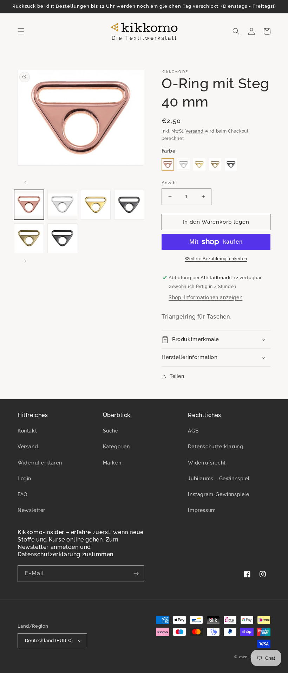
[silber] (183, 164)
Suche (110, 431)
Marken (112, 463)
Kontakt (27, 431)
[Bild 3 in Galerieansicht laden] (96, 205)
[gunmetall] (231, 164)
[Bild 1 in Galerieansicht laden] (29, 205)
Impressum (202, 510)
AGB (193, 431)
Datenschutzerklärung (215, 446)
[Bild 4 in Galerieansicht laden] (129, 205)
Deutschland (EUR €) (49, 640)
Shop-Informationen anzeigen (205, 297)
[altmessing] (215, 164)
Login (24, 478)
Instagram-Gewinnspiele (218, 494)
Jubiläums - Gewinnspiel (218, 478)
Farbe (168, 151)
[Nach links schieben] (25, 182)
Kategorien (116, 446)
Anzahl (169, 182)
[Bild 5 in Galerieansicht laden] (29, 238)
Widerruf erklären (40, 463)
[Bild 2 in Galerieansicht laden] (62, 205)
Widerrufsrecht (206, 463)
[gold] (199, 164)
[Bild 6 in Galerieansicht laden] (62, 238)
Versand (194, 131)
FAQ (22, 494)
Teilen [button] (177, 376)
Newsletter (31, 510)
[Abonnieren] (136, 573)
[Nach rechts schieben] (25, 261)
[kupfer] (168, 164)
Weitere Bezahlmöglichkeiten (216, 258)
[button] (21, 31)
